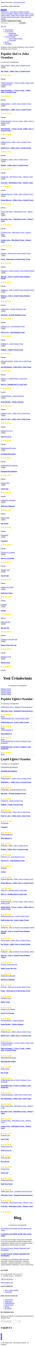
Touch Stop (4, 489)
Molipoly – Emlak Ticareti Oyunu (12, 350)
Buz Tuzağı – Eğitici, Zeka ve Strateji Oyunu (15, 71)
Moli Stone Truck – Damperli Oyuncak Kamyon (17, 711)
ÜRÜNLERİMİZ (10, 37)
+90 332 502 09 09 (19, 2)
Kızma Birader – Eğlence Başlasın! (12, 402)
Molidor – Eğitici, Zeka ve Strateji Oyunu (14, 165)
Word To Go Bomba (7, 558)
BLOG (7, 42)
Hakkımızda (12, 33)
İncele (3, 67)
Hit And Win (5, 628)
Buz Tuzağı (4, 523)
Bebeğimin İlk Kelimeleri (9, 471)
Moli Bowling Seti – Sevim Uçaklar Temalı (15, 722)
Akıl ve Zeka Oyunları (15, 38)
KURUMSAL (9, 31)
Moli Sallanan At (6, 734)
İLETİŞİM (8, 44)
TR (2, 26)
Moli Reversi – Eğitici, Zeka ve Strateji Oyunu (16, 148)
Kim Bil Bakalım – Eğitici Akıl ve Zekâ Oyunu (16, 367)
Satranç (3, 610)
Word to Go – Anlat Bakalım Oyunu (13, 332)
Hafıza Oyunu (5, 662)
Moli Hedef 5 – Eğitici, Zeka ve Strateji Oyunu (16, 109)
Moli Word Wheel (7, 593)
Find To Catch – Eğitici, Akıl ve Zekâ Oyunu (15, 419)
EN (5, 26)
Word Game (5, 576)
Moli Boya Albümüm (8, 506)
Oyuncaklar (12, 40)
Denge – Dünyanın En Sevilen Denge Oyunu (15, 259)
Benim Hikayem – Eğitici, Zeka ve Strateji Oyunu (17, 200)
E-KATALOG (9, 1305)
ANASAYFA (9, 30)
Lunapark (4, 541)
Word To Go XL (6, 436)
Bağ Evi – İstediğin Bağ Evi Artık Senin (14, 384)
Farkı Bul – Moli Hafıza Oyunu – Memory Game (17, 183)
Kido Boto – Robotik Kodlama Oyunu (13, 315)
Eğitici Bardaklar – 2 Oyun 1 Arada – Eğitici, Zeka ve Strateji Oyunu (16, 91)
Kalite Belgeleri (13, 35)
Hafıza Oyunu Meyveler (9, 645)
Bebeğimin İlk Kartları (8, 454)
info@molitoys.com (7, 1282)
